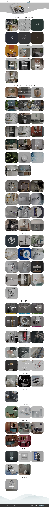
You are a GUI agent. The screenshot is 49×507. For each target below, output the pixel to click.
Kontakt (25, 1)
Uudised (34, 1)
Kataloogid (28, 1)
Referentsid (19, 1)
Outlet (32, 1)
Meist (22, 1)
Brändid (16, 1)
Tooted (13, 1)
